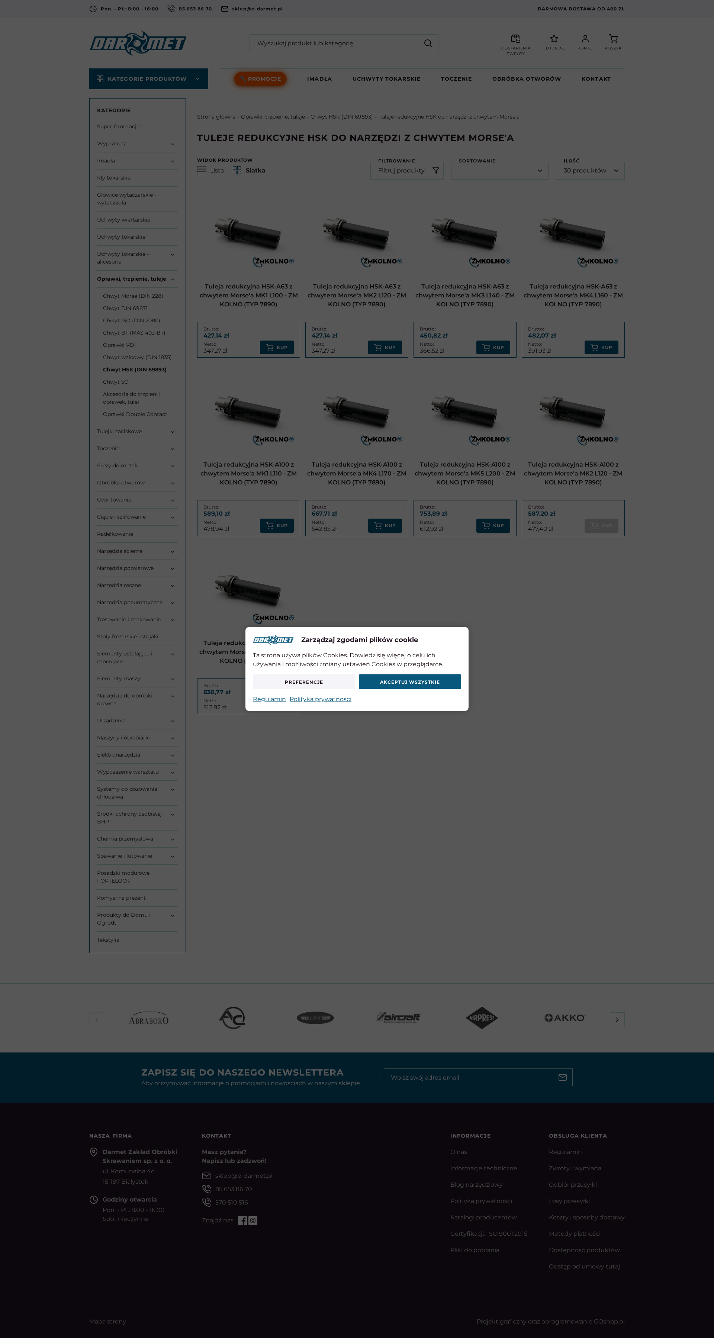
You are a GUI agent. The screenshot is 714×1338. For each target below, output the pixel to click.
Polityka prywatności (320, 699)
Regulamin (269, 699)
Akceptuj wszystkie (410, 681)
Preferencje (304, 681)
